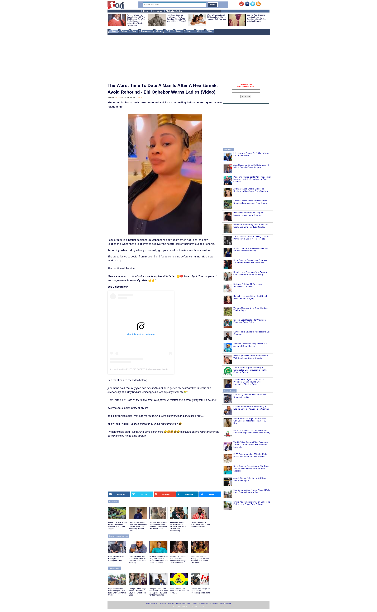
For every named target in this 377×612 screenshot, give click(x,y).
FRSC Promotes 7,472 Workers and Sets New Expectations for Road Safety (251, 431)
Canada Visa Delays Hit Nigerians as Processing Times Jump (200, 591)
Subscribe (246, 96)
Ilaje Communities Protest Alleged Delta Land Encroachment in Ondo (251, 491)
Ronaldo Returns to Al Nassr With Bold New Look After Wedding (251, 249)
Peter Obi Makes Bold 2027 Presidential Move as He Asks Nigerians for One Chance (252, 179)
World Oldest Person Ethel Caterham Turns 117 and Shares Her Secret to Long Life (250, 444)
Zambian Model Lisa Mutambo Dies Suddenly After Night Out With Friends (178, 560)
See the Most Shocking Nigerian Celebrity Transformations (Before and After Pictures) (256, 18)
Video (210, 31)
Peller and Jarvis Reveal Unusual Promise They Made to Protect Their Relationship (179, 526)
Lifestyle (159, 31)
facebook (215, 603)
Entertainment (146, 31)
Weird (199, 31)
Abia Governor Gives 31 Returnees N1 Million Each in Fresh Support (251, 166)
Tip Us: (174, 11)
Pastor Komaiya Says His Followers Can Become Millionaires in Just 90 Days (249, 420)
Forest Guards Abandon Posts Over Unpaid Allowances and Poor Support (250, 201)
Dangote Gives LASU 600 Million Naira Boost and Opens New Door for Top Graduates (158, 592)
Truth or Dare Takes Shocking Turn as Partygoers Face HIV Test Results (251, 237)
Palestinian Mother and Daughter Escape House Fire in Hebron (248, 213)
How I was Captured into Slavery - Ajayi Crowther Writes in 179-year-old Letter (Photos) (176, 18)
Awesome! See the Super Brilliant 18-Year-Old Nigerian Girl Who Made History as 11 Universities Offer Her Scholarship (136, 20)
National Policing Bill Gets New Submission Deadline (247, 285)
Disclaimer (171, 603)
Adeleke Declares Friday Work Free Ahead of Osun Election (250, 344)
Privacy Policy (180, 603)
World (134, 31)
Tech (169, 31)
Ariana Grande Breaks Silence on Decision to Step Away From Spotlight (250, 190)
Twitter (222, 603)
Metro (189, 31)
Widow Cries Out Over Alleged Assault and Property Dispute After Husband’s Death (158, 525)
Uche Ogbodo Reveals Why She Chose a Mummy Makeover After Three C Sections (251, 468)
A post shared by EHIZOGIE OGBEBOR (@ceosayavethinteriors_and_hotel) (145, 369)
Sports (178, 31)
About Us (154, 603)
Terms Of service (191, 603)
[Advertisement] (188, 57)
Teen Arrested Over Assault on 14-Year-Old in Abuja (179, 591)
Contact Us (157, 11)
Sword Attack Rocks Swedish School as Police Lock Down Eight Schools (251, 503)
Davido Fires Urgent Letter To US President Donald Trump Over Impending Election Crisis (248, 381)
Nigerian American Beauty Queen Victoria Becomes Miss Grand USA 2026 (200, 560)
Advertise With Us (205, 603)
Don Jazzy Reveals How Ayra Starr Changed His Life (116, 559)
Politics (124, 31)
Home (145, 11)
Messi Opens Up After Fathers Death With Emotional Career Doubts (250, 356)
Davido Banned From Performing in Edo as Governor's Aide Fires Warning (251, 407)
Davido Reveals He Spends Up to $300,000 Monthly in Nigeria (200, 524)
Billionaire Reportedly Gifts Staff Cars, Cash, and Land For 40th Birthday (250, 225)
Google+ (228, 603)
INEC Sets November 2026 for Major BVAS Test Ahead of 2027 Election (250, 455)
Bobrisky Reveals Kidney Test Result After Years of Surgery (250, 297)
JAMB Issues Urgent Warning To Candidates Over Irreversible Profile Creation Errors (250, 369)
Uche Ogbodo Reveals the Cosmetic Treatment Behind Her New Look (250, 261)
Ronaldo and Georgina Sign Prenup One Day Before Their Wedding (250, 273)
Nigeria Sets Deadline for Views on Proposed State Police (249, 321)
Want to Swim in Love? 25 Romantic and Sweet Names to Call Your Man (216, 17)
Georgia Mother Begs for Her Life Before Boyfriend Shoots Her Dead (137, 592)
